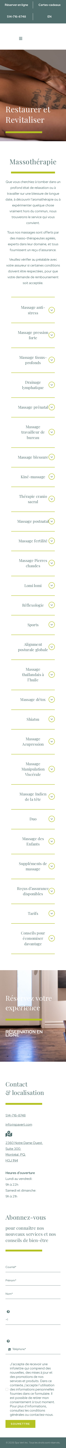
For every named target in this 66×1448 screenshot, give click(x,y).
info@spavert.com (19, 1124)
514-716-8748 (16, 1115)
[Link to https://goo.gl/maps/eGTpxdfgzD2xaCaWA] (9, 1134)
